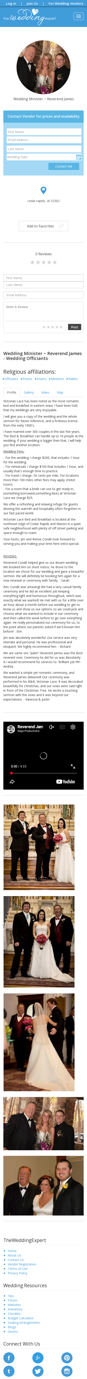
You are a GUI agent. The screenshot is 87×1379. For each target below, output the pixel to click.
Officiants (11, 379)
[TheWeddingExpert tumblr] (8, 1371)
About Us (14, 1255)
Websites (14, 1305)
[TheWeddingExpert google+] (38, 1357)
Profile (11, 392)
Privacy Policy (17, 1273)
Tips (11, 1296)
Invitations (15, 1309)
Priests (27, 379)
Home (12, 1251)
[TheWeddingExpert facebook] (8, 1357)
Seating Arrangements (24, 1322)
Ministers (57, 379)
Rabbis (73, 379)
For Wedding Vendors (66, 3)
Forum (12, 1300)
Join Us (32, 3)
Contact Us (16, 1260)
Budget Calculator (21, 1318)
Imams (42, 379)
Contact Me (63, 166)
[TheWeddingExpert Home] (27, 14)
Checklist (14, 1314)
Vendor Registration (22, 1264)
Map (60, 392)
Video (45, 392)
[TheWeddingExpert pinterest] (66, 1357)
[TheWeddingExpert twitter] (38, 1371)
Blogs (12, 1327)
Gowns (13, 1331)
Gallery (29, 392)
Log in (11, 3)
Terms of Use (18, 1269)
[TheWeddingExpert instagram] (66, 1371)
